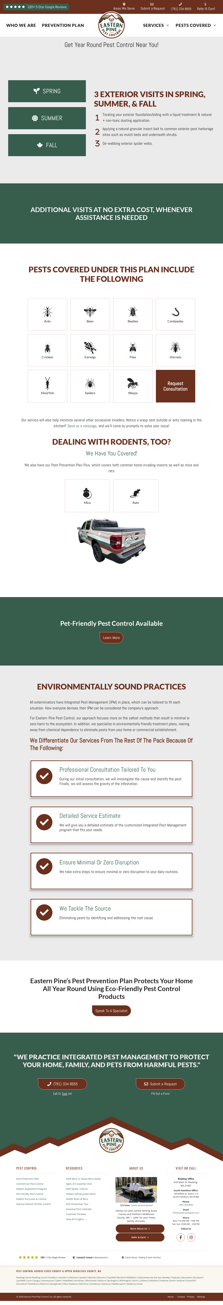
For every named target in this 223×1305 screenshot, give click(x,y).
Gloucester (187, 1277)
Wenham (73, 1277)
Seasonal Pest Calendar (79, 1209)
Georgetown (56, 1283)
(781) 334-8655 (186, 1204)
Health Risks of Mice (77, 1199)
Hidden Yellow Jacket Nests (81, 1193)
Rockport (197, 1277)
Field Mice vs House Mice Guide (83, 1178)
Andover (164, 1280)
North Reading (33, 1277)
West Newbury (70, 1283)
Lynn (29, 1280)
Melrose (44, 1283)
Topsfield (111, 1277)
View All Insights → (76, 1219)
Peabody (175, 1277)
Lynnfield (20, 1280)
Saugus (36, 1280)
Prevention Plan (63, 25)
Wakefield (67, 1280)
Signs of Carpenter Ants (79, 1183)
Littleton (144, 1280)
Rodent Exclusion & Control (31, 1199)
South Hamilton (49, 1277)
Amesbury (95, 1283)
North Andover (177, 1280)
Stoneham (79, 1280)
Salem (58, 1280)
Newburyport (118, 1283)
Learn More (111, 637)
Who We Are (21, 25)
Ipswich (83, 1277)
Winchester (91, 1280)
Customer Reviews (76, 1214)
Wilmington (125, 1280)
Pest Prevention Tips (77, 1204)
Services (153, 25)
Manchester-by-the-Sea (149, 1277)
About (170, 1296)
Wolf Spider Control (77, 1188)
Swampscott (48, 1280)
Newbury (131, 1283)
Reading (20, 1277)
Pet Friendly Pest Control (29, 1193)
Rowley (166, 1277)
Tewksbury (33, 1283)
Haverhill (190, 1280)
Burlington (113, 1280)
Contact (181, 1296)
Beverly (92, 1277)
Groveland (21, 1283)
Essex (140, 1283)
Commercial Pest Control (29, 1183)
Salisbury (106, 1283)
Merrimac (83, 1283)
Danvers (101, 1277)
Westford (154, 1280)
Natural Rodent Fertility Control (33, 1204)
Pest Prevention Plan (27, 1178)
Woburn (102, 1280)
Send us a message (82, 425)
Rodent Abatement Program (31, 1188)
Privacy (190, 1296)
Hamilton (63, 1277)
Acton (135, 1280)
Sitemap (201, 1296)
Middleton (132, 1277)
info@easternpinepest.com (186, 1212)
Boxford (121, 1277)
